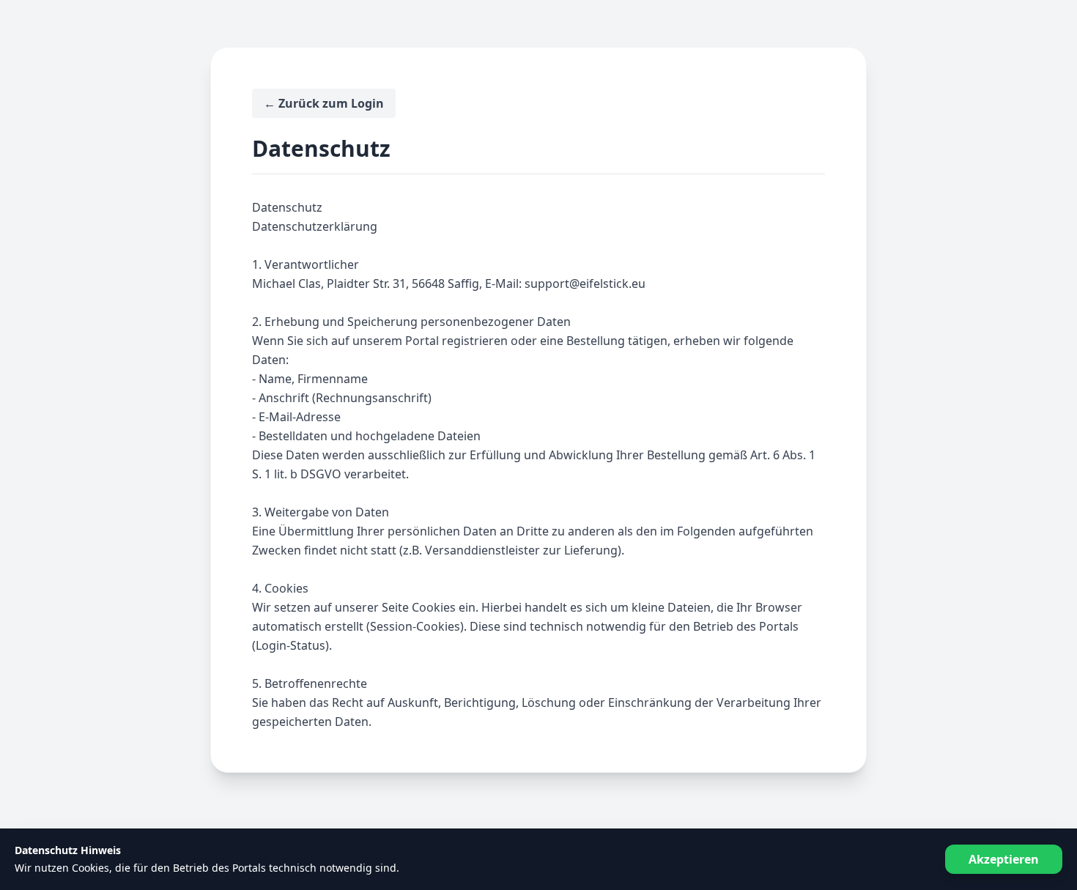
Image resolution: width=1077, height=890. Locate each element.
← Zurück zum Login (324, 103)
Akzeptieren (1004, 859)
